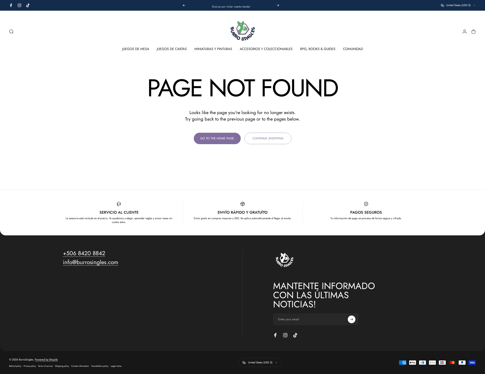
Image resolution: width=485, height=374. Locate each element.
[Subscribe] (351, 319)
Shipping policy (62, 366)
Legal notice (116, 366)
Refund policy (15, 366)
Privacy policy (30, 366)
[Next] (278, 5)
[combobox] (458, 5)
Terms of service (45, 366)
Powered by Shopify (46, 359)
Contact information (80, 366)
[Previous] (184, 5)
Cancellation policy (99, 366)
